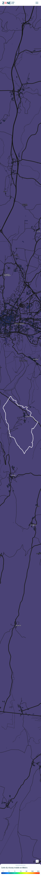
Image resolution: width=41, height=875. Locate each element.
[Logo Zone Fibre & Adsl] (8, 3)
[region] (20, 437)
